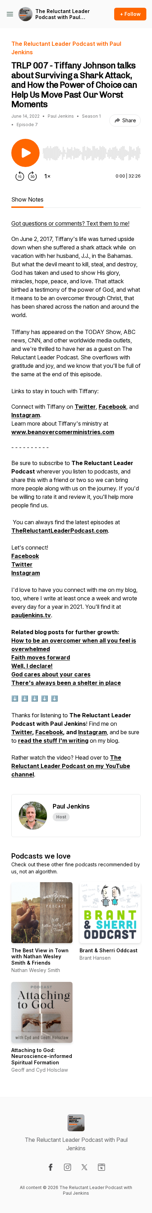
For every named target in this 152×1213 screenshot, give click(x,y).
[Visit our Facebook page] (50, 1167)
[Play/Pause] (25, 153)
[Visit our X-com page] (84, 1167)
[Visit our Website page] (101, 1167)
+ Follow (130, 14)
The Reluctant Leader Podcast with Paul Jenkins (62, 14)
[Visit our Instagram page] (67, 1167)
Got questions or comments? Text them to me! (70, 223)
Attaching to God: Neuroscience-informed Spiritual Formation (41, 1056)
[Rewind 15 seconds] (20, 176)
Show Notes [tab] (27, 199)
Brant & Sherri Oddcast (109, 950)
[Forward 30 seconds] (32, 176)
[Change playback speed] (47, 176)
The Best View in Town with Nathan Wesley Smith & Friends (40, 956)
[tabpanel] (76, 506)
